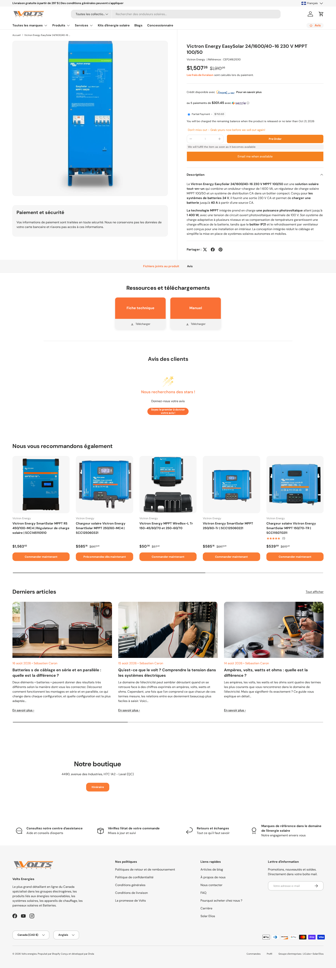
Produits (58, 25)
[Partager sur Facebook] (213, 249)
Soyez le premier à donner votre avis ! (168, 411)
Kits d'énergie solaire (114, 25)
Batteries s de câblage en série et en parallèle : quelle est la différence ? (56, 672)
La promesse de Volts (130, 900)
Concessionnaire (160, 25)
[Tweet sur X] (205, 249)
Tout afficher (315, 592)
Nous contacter (211, 885)
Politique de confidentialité (134, 877)
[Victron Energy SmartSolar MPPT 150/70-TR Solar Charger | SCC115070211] (295, 484)
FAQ (203, 893)
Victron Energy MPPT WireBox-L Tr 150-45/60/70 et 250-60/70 (166, 525)
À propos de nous (213, 877)
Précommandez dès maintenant (104, 556)
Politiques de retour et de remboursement (145, 869)
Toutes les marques (27, 25)
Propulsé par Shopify (49, 953)
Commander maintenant (41, 556)
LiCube (307, 953)
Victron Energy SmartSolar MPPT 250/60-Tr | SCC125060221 (228, 525)
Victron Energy (196, 59)
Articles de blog (211, 869)
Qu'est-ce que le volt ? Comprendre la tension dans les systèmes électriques (167, 672)
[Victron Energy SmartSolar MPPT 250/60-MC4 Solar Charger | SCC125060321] (104, 484)
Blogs (138, 25)
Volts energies (29, 953)
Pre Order (275, 139)
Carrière (206, 908)
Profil (269, 953)
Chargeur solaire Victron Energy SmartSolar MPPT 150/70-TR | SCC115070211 (291, 528)
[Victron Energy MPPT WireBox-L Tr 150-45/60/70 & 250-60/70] (168, 484)
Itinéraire (98, 787)
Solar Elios (207, 916)
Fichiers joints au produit (161, 266)
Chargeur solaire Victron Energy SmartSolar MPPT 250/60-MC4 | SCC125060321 (100, 528)
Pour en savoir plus (249, 92)
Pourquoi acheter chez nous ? (221, 900)
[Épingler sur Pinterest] (220, 249)
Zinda (91, 953)
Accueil (16, 35)
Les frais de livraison (200, 75)
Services (81, 25)
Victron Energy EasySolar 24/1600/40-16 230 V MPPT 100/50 (47, 35)
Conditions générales (130, 885)
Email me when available (255, 156)
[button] (321, 14)
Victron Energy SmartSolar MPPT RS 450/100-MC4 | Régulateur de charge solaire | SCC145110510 (40, 528)
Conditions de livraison (131, 893)
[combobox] (175, 14)
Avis (190, 266)
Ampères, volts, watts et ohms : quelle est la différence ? (266, 672)
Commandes (254, 953)
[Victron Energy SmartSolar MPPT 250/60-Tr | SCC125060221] (231, 484)
